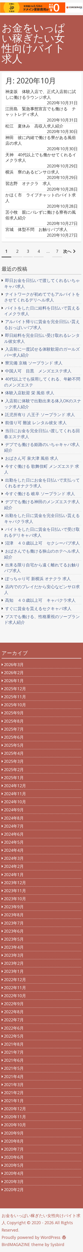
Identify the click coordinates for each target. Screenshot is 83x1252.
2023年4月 (14, 947)
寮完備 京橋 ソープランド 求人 (33, 363)
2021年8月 (14, 1044)
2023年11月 (15, 890)
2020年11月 (15, 1116)
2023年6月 (14, 931)
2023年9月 (14, 906)
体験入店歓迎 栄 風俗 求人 (29, 392)
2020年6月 (14, 1157)
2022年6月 (14, 1028)
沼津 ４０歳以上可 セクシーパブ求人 (42, 543)
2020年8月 (14, 1141)
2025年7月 (14, 729)
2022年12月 (15, 979)
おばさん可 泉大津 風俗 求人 (31, 458)
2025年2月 (14, 769)
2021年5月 (14, 1068)
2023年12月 (15, 882)
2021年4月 (14, 1076)
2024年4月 (14, 850)
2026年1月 (14, 680)
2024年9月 (14, 809)
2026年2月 (14, 672)
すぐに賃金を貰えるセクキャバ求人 (38, 608)
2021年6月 (14, 1060)
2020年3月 (14, 1181)
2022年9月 (14, 1003)
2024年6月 (14, 834)
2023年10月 (15, 898)
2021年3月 (14, 1084)
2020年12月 (15, 1108)
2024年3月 (14, 858)
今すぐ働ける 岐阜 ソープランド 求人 (40, 493)
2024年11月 (15, 793)
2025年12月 (15, 688)
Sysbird (57, 1244)
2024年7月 (14, 826)
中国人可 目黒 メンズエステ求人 (38, 371)
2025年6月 (14, 737)
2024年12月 (15, 785)
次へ (67, 251)
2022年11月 (15, 987)
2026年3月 (14, 664)
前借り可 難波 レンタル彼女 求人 (36, 422)
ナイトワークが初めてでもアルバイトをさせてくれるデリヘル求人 (42, 297)
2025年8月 (14, 721)
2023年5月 (14, 939)
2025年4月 (14, 753)
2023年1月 (14, 971)
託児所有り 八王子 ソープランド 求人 (40, 414)
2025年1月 (14, 777)
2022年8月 (14, 1011)
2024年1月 (14, 874)
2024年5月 (14, 842)
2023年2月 (14, 963)
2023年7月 (14, 923)
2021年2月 (14, 1092)
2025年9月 (14, 712)
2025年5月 (14, 745)
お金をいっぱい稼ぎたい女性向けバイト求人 (33, 43)
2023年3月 (14, 955)
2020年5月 (14, 1165)
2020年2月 (14, 1189)
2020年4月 (14, 1173)
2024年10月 (15, 801)
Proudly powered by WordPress (31, 1237)
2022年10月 (15, 995)
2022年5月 (14, 1036)
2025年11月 (15, 696)
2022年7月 (14, 1019)
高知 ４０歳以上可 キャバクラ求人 (40, 600)
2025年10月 (15, 704)
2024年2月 (14, 866)
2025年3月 (14, 761)
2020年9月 (14, 1133)
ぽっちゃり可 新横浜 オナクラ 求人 (38, 578)
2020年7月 (14, 1149)
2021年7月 (14, 1052)
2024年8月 (14, 818)
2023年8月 (14, 914)
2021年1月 (14, 1100)
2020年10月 (15, 1124)
